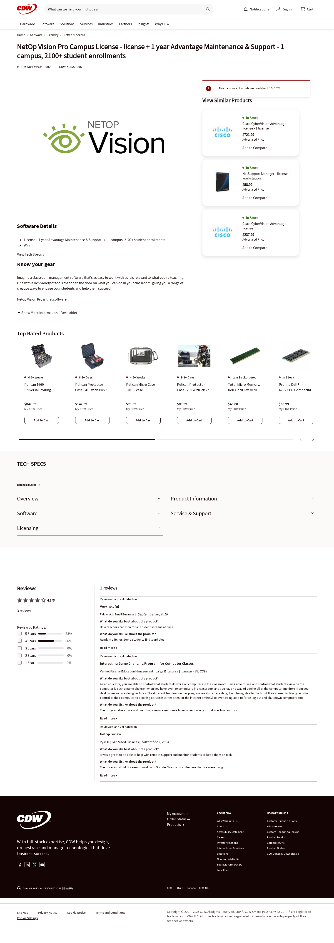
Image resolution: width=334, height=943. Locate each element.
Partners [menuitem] (125, 24)
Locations (222, 853)
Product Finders (276, 848)
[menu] (256, 9)
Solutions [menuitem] (67, 24)
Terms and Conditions (110, 913)
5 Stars (30, 633)
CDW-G (179, 888)
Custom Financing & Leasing (283, 832)
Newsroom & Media (228, 859)
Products (174, 824)
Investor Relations (227, 842)
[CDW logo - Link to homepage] (27, 9)
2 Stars (30, 655)
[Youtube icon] (42, 865)
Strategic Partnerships (229, 864)
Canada (191, 888)
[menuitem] (245, 9)
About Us (222, 826)
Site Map (22, 913)
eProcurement (275, 826)
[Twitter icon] (34, 865)
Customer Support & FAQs (282, 821)
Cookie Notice (76, 913)
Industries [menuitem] (106, 24)
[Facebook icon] (19, 865)
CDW (169, 888)
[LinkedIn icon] (27, 865)
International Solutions (230, 848)
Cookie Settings (27, 918)
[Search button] (208, 9)
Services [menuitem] (86, 24)
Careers (221, 837)
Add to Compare (254, 147)
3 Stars (30, 648)
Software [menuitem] (47, 24)
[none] (27, 23)
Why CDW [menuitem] (162, 24)
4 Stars (30, 641)
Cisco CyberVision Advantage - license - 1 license (265, 125)
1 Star (29, 662)
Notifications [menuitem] (259, 9)
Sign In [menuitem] (288, 9)
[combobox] (121, 9)
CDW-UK (204, 888)
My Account (176, 813)
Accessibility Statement (230, 832)
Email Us (68, 888)
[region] (167, 392)
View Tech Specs (29, 254)
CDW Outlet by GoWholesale (283, 853)
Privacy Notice (47, 913)
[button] (307, 9)
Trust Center (224, 870)
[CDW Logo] (27, 9)
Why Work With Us (227, 821)
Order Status (177, 819)
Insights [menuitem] (143, 24)
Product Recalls (276, 837)
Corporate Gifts (275, 842)
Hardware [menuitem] (27, 24)
